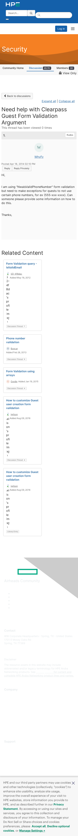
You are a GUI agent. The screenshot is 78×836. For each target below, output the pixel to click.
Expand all (49, 101)
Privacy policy (12, 716)
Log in (61, 28)
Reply (7, 168)
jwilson (14, 414)
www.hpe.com (44, 671)
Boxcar (14, 348)
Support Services (14, 747)
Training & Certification (17, 757)
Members (65, 67)
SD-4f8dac (16, 273)
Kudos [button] (70, 134)
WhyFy (39, 157)
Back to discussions (18, 95)
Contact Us (10, 705)
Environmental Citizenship (19, 711)
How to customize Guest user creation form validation (22, 404)
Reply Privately (21, 168)
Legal (7, 727)
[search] (31, 13)
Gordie (14, 381)
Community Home (13, 67)
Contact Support (14, 752)
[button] (73, 783)
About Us (9, 695)
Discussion (39, 67)
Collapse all (67, 101)
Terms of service (14, 722)
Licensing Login (13, 768)
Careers (8, 700)
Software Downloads (16, 763)
